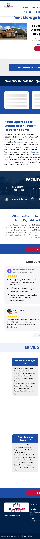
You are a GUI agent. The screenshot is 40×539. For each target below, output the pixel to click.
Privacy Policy (26, 536)
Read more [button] (12, 327)
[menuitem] (25, 7)
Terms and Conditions (10, 536)
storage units (18, 142)
